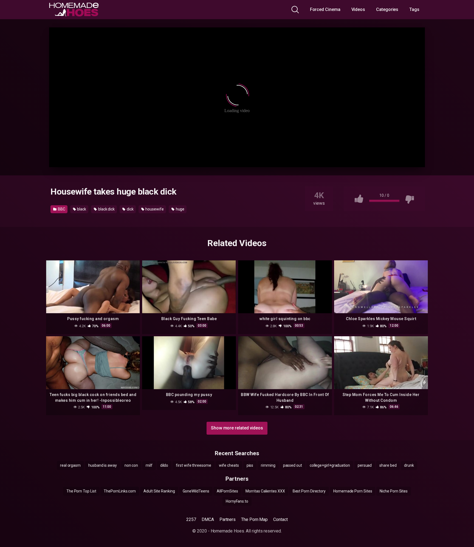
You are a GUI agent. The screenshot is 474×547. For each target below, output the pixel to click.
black (81, 209)
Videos (358, 9)
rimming (268, 465)
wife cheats (229, 465)
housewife (154, 209)
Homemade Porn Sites (352, 491)
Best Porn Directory (309, 491)
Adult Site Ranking (159, 491)
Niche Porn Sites (394, 491)
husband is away (102, 465)
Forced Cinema (325, 9)
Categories (387, 9)
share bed (387, 465)
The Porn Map (254, 519)
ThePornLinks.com (120, 491)
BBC (61, 209)
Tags (414, 9)
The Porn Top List (81, 491)
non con (131, 465)
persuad (365, 465)
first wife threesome (193, 465)
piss (250, 465)
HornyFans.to (237, 501)
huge (180, 209)
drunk (409, 465)
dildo (164, 465)
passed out (292, 465)
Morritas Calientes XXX (265, 491)
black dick (106, 209)
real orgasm (70, 465)
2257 (191, 519)
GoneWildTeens (196, 491)
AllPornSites (227, 491)
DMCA (208, 519)
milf (149, 465)
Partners (227, 519)
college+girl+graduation (330, 465)
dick (130, 209)
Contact (280, 519)
